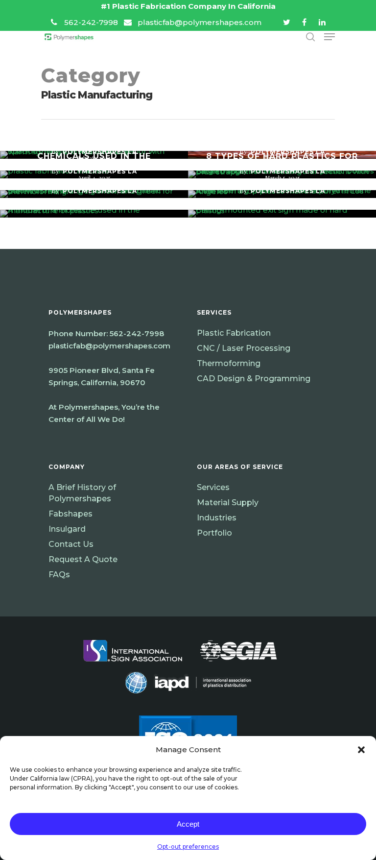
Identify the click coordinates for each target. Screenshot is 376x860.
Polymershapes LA (100, 191)
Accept (188, 824)
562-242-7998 (137, 333)
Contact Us (71, 544)
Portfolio (214, 533)
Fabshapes (70, 513)
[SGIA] (238, 666)
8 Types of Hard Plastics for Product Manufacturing (282, 161)
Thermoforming (228, 363)
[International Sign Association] (132, 666)
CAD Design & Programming (253, 378)
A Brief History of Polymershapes (82, 493)
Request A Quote (83, 559)
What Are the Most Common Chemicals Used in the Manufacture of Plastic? (94, 156)
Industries (216, 517)
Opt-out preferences (188, 846)
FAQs (59, 574)
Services (213, 487)
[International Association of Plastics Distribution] (188, 698)
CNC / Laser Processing (243, 348)
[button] (361, 750)
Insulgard (67, 529)
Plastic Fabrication (234, 333)
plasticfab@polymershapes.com (109, 345)
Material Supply (227, 502)
